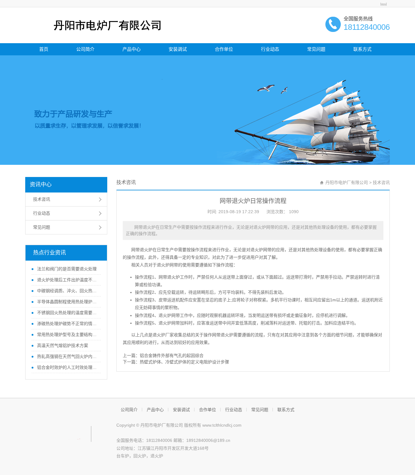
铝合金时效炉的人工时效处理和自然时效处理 (67, 367)
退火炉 (156, 455)
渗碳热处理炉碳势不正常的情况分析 (67, 323)
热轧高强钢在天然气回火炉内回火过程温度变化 (67, 356)
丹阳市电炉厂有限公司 (346, 182)
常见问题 (316, 49)
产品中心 (131, 49)
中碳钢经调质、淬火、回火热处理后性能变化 (67, 290)
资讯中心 (41, 185)
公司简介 (85, 49)
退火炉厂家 (163, 334)
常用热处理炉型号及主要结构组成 (67, 334)
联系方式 (362, 49)
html (383, 4)
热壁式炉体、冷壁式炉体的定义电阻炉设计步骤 (184, 361)
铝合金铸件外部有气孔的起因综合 (172, 355)
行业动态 (270, 49)
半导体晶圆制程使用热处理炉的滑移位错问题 (67, 301)
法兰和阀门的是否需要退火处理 (66, 268)
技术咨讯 (41, 199)
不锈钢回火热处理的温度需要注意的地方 (67, 312)
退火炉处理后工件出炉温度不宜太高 (67, 279)
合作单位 (224, 49)
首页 (43, 49)
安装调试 (178, 49)
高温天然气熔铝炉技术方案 (62, 345)
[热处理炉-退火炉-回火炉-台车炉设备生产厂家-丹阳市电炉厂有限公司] (95, 24)
